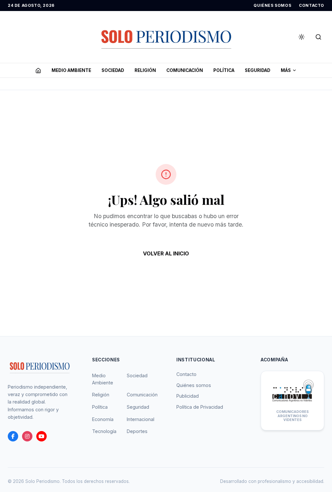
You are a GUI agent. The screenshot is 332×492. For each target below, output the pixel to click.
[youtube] (41, 436)
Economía (102, 419)
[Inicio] (38, 70)
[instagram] (27, 436)
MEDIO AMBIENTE (71, 70)
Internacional (140, 419)
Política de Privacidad (199, 407)
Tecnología (104, 431)
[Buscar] (318, 37)
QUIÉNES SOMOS (272, 5)
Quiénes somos (193, 385)
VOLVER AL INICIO (166, 253)
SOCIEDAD (112, 70)
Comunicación (142, 394)
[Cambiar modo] (301, 37)
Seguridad (138, 407)
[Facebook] (13, 436)
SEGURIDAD (257, 70)
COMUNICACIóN (184, 70)
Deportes (137, 431)
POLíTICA (223, 70)
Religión (100, 394)
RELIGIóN (145, 70)
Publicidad (187, 396)
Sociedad (137, 375)
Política (100, 407)
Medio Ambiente (102, 379)
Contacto (186, 374)
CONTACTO (311, 5)
